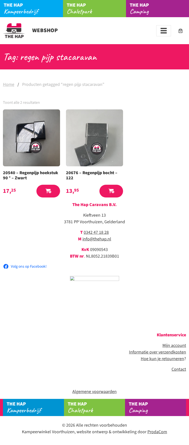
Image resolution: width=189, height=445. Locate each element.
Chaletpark (79, 8)
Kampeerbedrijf (21, 8)
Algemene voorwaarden (94, 392)
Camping (139, 8)
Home (8, 84)
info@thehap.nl (96, 239)
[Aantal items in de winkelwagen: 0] (180, 30)
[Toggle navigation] (163, 30)
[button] (48, 191)
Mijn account (174, 345)
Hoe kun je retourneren (162, 359)
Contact (179, 369)
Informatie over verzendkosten (157, 352)
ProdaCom (157, 432)
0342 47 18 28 (96, 232)
